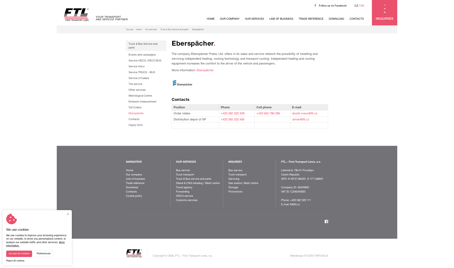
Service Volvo (137, 66)
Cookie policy (134, 196)
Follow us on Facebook (333, 6)
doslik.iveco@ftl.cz (304, 113)
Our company (230, 19)
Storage (233, 187)
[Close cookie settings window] (68, 214)
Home (211, 19)
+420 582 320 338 (232, 113)
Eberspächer (198, 30)
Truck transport (185, 175)
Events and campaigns (142, 55)
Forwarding (182, 192)
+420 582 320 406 (232, 119)
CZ (356, 6)
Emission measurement (142, 102)
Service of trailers (139, 78)
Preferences (44, 254)
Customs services (187, 200)
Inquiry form (136, 125)
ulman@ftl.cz (300, 119)
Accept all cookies (19, 254)
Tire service (135, 84)
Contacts (357, 19)
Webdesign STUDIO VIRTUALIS (309, 256)
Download (336, 19)
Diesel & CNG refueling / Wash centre (198, 183)
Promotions (235, 192)
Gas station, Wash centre (243, 183)
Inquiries (385, 19)
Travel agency (184, 187)
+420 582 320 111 (300, 200)
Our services (254, 19)
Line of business (281, 19)
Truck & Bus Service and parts (174, 30)
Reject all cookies (15, 261)
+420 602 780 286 (268, 113)
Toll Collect (135, 107)
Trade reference (311, 19)
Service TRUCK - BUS (142, 72)
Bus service (183, 170)
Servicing (233, 179)
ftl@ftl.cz (295, 204)
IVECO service (184, 196)
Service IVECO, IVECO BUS (145, 60)
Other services (137, 90)
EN (362, 6)
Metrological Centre (140, 96)
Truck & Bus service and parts (193, 179)
